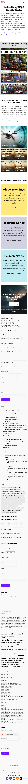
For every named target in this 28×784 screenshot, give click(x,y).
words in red (13, 512)
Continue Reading (14, 303)
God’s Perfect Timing (9, 146)
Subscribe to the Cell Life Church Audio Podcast (15, 456)
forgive (3, 497)
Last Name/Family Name (7, 362)
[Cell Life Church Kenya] (14, 59)
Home (4, 605)
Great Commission (11, 499)
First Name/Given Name (7, 343)
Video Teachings (14, 189)
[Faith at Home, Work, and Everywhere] (7, 166)
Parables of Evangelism (6, 323)
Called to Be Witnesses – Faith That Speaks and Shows (19, 157)
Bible (20, 487)
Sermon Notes (14, 256)
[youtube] (14, 778)
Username (3, 738)
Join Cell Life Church (9, 438)
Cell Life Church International (10, 423)
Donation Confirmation (9, 431)
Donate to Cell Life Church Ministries (13, 427)
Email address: (4, 338)
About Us (4, 34)
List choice (3, 351)
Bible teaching (5, 489)
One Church (13, 508)
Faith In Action (17, 495)
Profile (2, 705)
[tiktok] (21, 778)
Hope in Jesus (14, 501)
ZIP (2, 388)
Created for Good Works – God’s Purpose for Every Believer (19, 169)
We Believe (7, 421)
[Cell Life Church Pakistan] (20, 88)
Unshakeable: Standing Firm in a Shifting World (12, 719)
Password (3, 744)
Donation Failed (5, 689)
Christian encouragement (15, 489)
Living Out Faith (11, 506)
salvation (9, 510)
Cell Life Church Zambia (6, 92)
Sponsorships (6, 480)
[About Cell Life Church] (20, 76)
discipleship (18, 491)
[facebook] (7, 778)
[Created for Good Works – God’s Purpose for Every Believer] (20, 166)
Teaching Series (14, 222)
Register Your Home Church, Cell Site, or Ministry (15, 442)
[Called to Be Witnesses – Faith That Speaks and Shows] (20, 154)
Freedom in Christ (16, 497)
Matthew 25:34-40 (6, 508)
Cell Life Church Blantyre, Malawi (6, 79)
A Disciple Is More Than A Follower (9, 326)
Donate (3, 613)
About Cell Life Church (19, 79)
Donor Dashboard (7, 433)
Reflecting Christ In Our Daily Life (9, 320)
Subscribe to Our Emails (11, 445)
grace (23, 497)
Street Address (4, 371)
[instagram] (10, 778)
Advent (8, 487)
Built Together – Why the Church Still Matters (12, 712)
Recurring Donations (6, 599)
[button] (12, 311)
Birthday (3, 366)
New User (5, 449)
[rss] (17, 778)
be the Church (11, 17)
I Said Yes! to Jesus (8, 435)
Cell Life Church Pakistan (19, 92)
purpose (4, 510)
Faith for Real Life (9, 495)
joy (20, 504)
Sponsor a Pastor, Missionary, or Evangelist (16, 429)
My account (6, 447)
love (17, 506)
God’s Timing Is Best (6, 322)
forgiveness (8, 497)
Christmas (12, 491)
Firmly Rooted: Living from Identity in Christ (14, 297)
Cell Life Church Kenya (10, 68)
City (2, 377)
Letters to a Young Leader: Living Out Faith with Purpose (12, 717)
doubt (23, 491)
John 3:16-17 (8, 504)
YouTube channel (12, 118)
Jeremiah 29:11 (22, 501)
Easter (3, 493)
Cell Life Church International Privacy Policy (14, 425)
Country (3, 392)
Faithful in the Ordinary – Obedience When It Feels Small (6, 157)
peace (18, 508)
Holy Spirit (4, 501)
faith (3, 495)
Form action (4, 348)
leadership (4, 506)
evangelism (23, 493)
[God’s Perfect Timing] (14, 137)
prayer (22, 508)
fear (23, 495)
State (2, 382)
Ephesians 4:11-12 (15, 493)
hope (9, 501)
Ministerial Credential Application (13, 439)
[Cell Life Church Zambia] (7, 88)
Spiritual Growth (5, 512)
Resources (6, 454)
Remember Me (5, 748)
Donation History (5, 601)
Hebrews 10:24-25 (20, 499)
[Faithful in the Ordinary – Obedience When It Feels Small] (7, 154)
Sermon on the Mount (17, 510)
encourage (8, 493)
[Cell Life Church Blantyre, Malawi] (7, 76)
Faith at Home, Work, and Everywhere (7, 169)
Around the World (5, 607)
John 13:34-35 (16, 504)
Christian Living (5, 491)
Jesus (3, 504)
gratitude (4, 499)
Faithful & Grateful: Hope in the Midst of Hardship (12, 713)
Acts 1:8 (3, 487)
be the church (14, 487)
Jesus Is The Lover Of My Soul (8, 325)
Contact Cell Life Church (11, 419)
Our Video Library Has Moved (10, 452)
